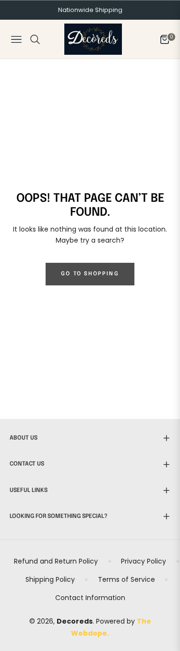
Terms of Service (126, 579)
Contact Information (90, 597)
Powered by (116, 621)
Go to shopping (90, 274)
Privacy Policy (143, 561)
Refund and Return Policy (56, 561)
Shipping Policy (50, 579)
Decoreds (75, 621)
